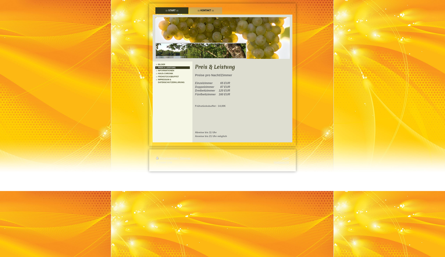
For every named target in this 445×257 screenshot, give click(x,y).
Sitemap (185, 158)
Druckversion (168, 158)
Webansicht (281, 162)
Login (285, 158)
